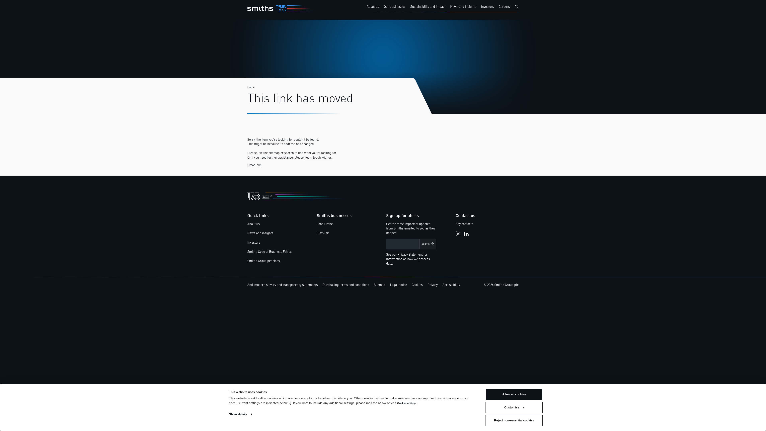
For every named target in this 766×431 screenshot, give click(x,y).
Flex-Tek (323, 233)
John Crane (325, 224)
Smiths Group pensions (263, 261)
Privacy (432, 285)
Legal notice (398, 285)
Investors (253, 242)
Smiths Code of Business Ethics (269, 252)
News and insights (260, 233)
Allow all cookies (514, 394)
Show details (238, 414)
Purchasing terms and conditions (346, 285)
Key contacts (464, 224)
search (289, 153)
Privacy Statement (410, 254)
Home (251, 87)
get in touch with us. (318, 157)
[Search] (517, 7)
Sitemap (379, 285)
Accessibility (451, 285)
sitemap (274, 153)
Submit (425, 244)
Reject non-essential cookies (514, 420)
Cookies (417, 285)
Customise (511, 407)
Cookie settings (407, 403)
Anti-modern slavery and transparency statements (282, 285)
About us (253, 224)
